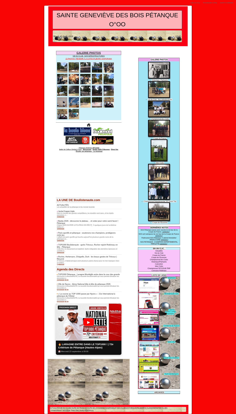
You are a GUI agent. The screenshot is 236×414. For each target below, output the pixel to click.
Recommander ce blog (210, 2)
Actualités (159, 251)
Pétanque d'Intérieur (89, 148)
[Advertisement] (88, 178)
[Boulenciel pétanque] (103, 128)
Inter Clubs (160, 163)
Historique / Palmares (160, 80)
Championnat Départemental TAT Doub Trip (160, 201)
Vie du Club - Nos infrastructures (160, 100)
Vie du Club (159, 253)
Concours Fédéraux (160, 182)
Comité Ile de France (171, 326)
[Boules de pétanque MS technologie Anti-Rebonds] (78, 137)
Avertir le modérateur (226, 2)
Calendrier (159, 264)
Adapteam (171, 278)
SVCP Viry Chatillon (171, 358)
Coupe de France (159, 138)
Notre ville (171, 342)
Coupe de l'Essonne (159, 223)
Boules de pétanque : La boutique (89, 151)
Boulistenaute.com (171, 294)
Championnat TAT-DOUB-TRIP (159, 268)
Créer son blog (195, 2)
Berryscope (87, 149)
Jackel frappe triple (66, 211)
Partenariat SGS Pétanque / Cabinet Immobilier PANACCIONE (158, 239)
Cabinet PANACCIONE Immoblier (170, 312)
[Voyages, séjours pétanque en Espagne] (102, 137)
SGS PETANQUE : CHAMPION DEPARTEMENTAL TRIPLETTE (159, 243)
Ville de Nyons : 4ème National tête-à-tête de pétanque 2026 (84, 284)
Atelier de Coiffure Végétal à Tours (70, 149)
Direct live (114, 149)
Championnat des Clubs (160, 119)
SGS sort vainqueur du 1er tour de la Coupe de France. (159, 234)
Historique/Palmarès (159, 262)
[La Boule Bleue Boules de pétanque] (77, 128)
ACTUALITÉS (63, 205)
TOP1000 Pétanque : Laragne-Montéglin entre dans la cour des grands (89, 274)
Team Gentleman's (171, 374)
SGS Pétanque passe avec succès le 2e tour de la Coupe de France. (159, 231)
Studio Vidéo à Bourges (101, 149)
